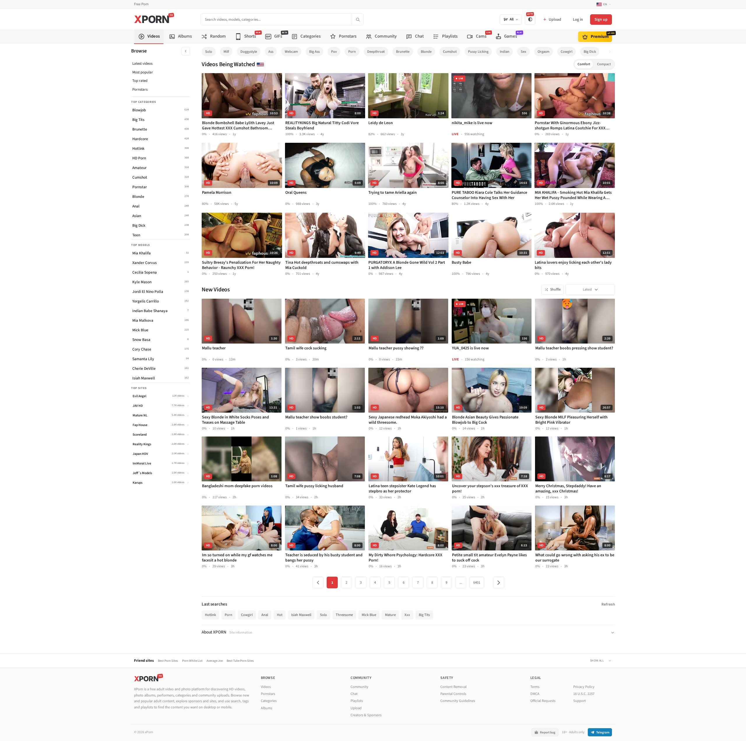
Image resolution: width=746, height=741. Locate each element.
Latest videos (142, 63)
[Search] (357, 19)
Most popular (142, 72)
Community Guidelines (457, 700)
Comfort (584, 64)
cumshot (450, 51)
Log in (578, 19)
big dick (590, 51)
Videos (266, 686)
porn (352, 51)
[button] (611, 51)
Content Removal (453, 686)
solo (208, 51)
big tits (424, 614)
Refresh (608, 604)
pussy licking (478, 51)
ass (270, 51)
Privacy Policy (583, 686)
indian (504, 51)
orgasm (543, 51)
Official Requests (542, 700)
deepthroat (376, 51)
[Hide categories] (186, 51)
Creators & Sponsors (366, 715)
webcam (291, 51)
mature (390, 614)
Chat (354, 693)
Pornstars (139, 89)
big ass (314, 51)
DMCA (534, 693)
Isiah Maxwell (301, 614)
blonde (426, 51)
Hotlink (210, 614)
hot (279, 614)
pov (334, 51)
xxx (407, 614)
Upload (356, 708)
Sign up (601, 19)
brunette (402, 51)
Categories (269, 700)
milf (226, 51)
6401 (476, 582)
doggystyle (248, 51)
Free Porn (141, 4)
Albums (266, 708)
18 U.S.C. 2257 (583, 693)
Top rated (139, 80)
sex (523, 51)
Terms (534, 686)
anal (264, 614)
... (461, 582)
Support (579, 700)
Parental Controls (453, 693)
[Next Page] (498, 582)
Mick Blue (369, 614)
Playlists (357, 700)
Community (359, 686)
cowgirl (566, 51)
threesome (344, 614)
